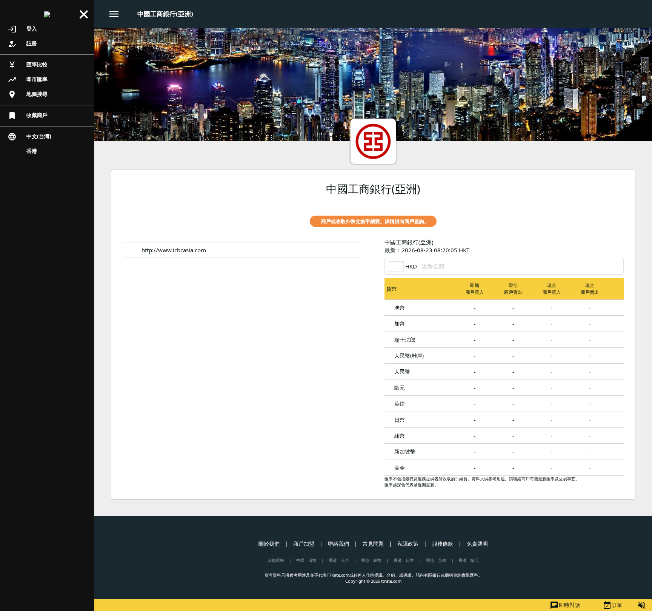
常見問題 (373, 543)
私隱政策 (407, 543)
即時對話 (565, 605)
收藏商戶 (28, 115)
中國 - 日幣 (306, 560)
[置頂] (617, 307)
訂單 (612, 605)
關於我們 (269, 543)
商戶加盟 (303, 543)
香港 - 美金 (339, 560)
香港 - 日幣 (404, 560)
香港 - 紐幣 (371, 560)
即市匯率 (28, 79)
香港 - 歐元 (468, 560)
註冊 (22, 43)
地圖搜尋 (28, 94)
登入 (22, 29)
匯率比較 (28, 64)
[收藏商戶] (605, 202)
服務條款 (442, 543)
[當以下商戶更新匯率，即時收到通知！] (618, 202)
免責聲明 (477, 543)
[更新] (618, 246)
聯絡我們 (338, 543)
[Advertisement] (242, 318)
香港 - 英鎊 (436, 560)
